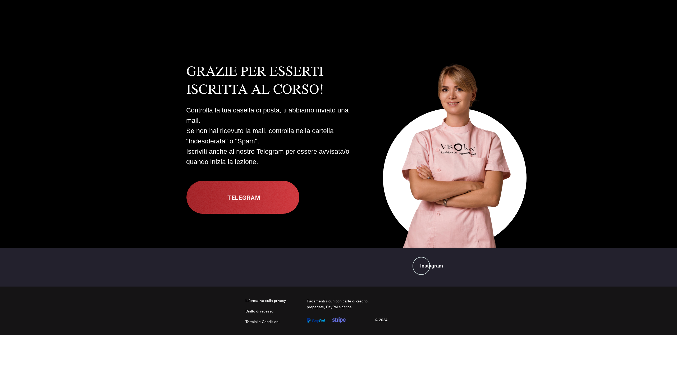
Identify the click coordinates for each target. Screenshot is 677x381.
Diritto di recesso (259, 311)
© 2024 (381, 320)
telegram (228, 215)
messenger (320, 214)
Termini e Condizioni (262, 322)
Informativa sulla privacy (265, 300)
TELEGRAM (243, 197)
